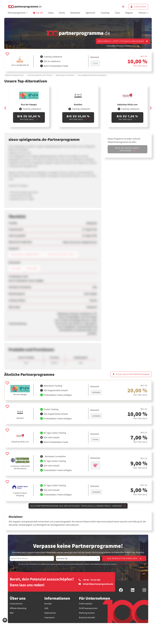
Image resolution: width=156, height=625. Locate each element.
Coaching (105, 12)
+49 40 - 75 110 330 (91, 580)
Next (150, 108)
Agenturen (90, 12)
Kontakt (48, 603)
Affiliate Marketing (18, 608)
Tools (117, 12)
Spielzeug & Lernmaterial (65, 75)
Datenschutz (50, 612)
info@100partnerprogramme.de (98, 584)
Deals (50, 12)
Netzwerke (75, 12)
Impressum (49, 617)
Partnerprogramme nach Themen (40, 75)
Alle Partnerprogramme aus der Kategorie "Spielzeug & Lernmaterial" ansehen (76, 506)
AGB (46, 608)
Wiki (12, 612)
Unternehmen (16, 603)
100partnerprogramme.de (14, 75)
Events (62, 12)
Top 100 (39, 12)
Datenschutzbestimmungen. (127, 564)
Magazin (129, 12)
